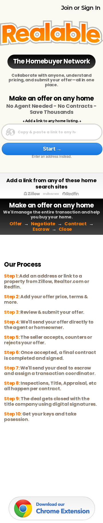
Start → (52, 149)
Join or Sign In (80, 7)
